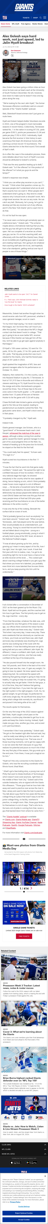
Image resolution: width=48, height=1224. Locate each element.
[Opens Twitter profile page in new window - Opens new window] (12, 55)
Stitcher (36, 825)
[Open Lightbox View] (24, 877)
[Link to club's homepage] (4, 16)
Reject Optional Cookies (24, 1213)
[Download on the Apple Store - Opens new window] (15, 1163)
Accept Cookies (24, 1220)
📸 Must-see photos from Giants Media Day (24, 846)
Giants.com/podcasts (33, 832)
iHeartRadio (11, 828)
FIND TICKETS (24, 936)
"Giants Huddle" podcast (16, 816)
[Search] (40, 17)
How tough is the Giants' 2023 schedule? (20, 305)
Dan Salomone (16, 50)
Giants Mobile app (23, 819)
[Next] (31, 888)
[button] (24, 71)
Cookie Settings (24, 1206)
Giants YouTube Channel (26, 822)
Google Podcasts (25, 825)
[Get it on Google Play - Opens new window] (31, 1164)
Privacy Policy (15, 1202)
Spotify (14, 825)
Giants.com (10, 819)
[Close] (45, 1176)
